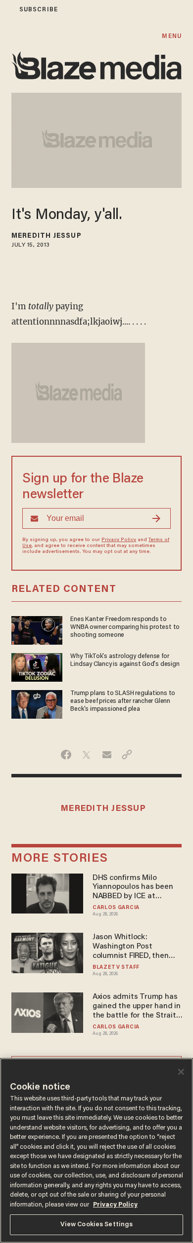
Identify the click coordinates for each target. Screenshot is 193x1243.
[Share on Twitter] (86, 755)
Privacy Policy (118, 540)
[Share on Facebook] (66, 755)
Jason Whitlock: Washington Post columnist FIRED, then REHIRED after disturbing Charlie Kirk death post (136, 946)
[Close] (181, 1072)
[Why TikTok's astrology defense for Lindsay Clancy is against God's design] (36, 666)
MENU (171, 36)
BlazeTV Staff (116, 967)
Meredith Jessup (46, 236)
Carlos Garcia (116, 908)
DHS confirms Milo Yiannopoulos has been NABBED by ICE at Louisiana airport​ (133, 887)
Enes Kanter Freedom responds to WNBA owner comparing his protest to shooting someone (125, 627)
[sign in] (6, 9)
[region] (96, 1150)
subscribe (38, 9)
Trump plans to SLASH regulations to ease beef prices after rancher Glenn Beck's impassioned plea (122, 701)
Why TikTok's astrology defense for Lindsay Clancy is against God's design (124, 660)
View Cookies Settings (96, 1224)
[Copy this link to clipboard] (127, 755)
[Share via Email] (106, 755)
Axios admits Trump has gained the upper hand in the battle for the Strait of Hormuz (137, 1006)
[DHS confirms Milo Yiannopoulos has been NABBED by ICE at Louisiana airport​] (47, 892)
